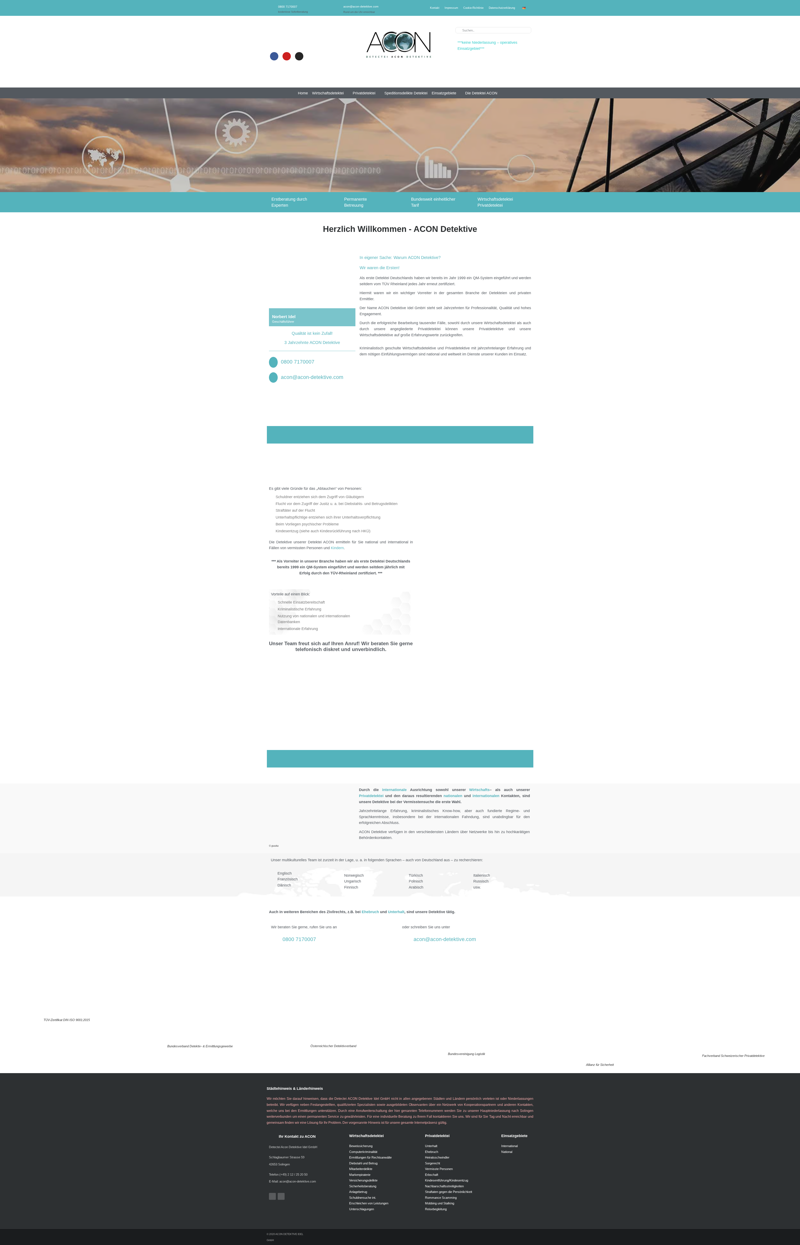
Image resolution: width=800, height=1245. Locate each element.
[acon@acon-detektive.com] (337, 7)
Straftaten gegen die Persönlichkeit (448, 1192)
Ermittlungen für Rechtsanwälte (370, 1157)
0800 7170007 (287, 6)
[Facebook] (274, 56)
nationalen (453, 796)
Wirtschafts (479, 790)
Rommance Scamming (441, 1197)
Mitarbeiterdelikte (360, 1169)
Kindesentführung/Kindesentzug (446, 1180)
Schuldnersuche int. (362, 1197)
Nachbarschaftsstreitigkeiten (444, 1186)
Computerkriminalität (363, 1152)
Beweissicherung (360, 1146)
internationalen (485, 796)
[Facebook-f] (272, 1196)
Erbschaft (431, 1174)
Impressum (451, 7)
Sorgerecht (432, 1163)
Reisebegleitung (436, 1209)
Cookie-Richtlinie (473, 7)
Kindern (337, 548)
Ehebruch (431, 1152)
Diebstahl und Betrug (363, 1163)
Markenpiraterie (359, 1174)
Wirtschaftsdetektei (366, 1136)
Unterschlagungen (361, 1209)
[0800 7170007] (272, 8)
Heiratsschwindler (437, 1157)
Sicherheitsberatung (362, 1186)
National (506, 1152)
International (509, 1146)
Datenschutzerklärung (502, 7)
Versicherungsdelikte (363, 1180)
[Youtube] (286, 56)
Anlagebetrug (358, 1192)
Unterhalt (431, 1146)
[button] (330, 93)
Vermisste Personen (439, 1169)
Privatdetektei (371, 796)
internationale (394, 790)
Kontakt (434, 7)
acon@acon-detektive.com (361, 6)
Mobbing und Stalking (439, 1203)
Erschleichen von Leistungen (368, 1203)
